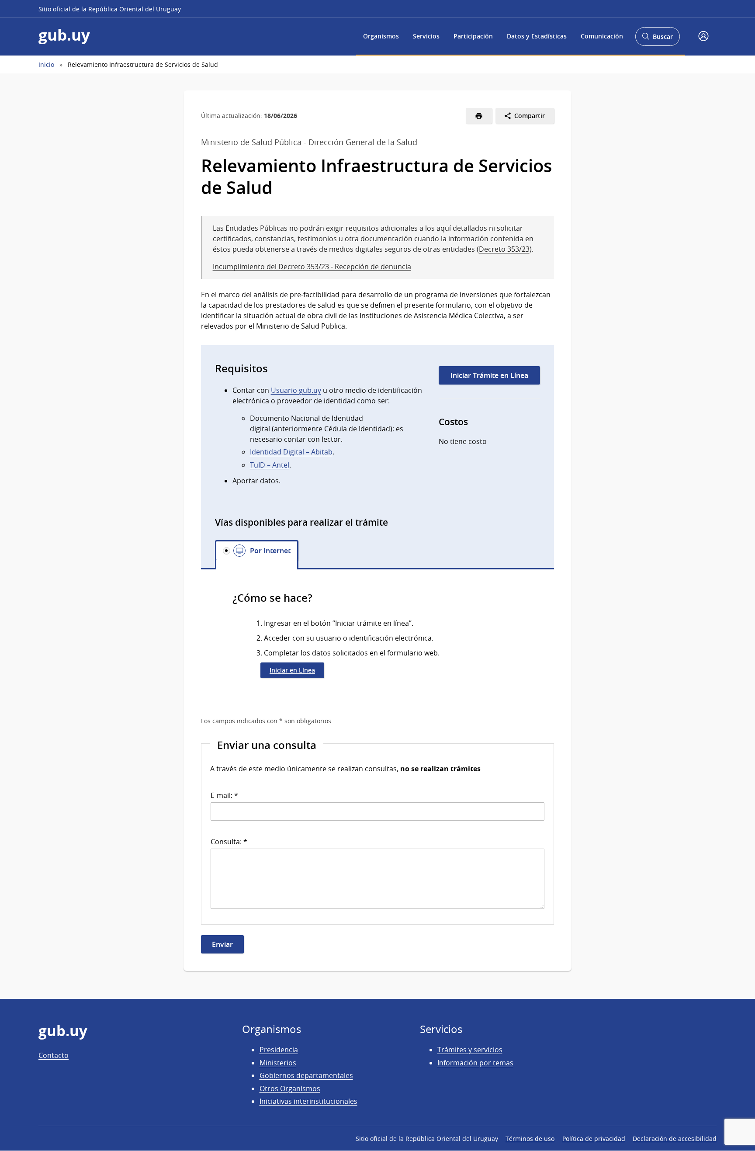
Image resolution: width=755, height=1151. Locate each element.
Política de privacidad (593, 1138)
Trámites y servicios (469, 1049)
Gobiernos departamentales (306, 1075)
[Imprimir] (479, 116)
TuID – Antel (269, 465)
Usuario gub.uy (296, 390)
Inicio (46, 64)
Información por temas (475, 1063)
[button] (703, 36)
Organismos (381, 36)
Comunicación (602, 36)
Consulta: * (229, 841)
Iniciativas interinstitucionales (308, 1101)
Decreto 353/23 (504, 249)
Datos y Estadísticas (537, 36)
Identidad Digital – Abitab (291, 452)
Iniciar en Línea (292, 670)
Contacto (53, 1055)
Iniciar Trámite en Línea (489, 375)
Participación (473, 36)
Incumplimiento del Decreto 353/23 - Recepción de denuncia (312, 266)
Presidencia (279, 1049)
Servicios (426, 36)
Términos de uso (530, 1138)
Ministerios (278, 1063)
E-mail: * (224, 795)
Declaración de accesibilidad (675, 1138)
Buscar (657, 39)
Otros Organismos (290, 1088)
